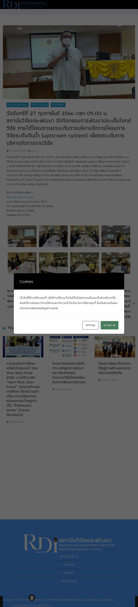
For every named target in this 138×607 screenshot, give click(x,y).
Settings (90, 325)
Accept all (109, 325)
